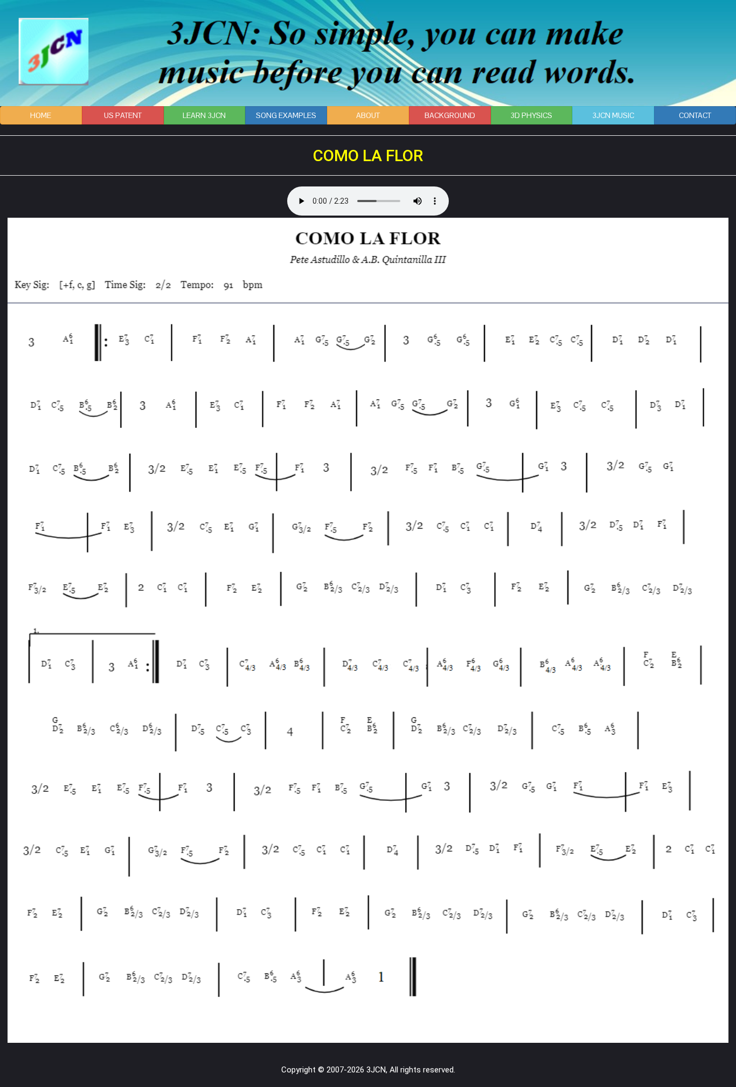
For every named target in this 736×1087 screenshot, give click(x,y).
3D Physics (531, 115)
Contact (695, 115)
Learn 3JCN (204, 115)
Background (450, 115)
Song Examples (286, 115)
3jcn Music (613, 115)
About (368, 115)
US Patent (123, 115)
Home (40, 115)
